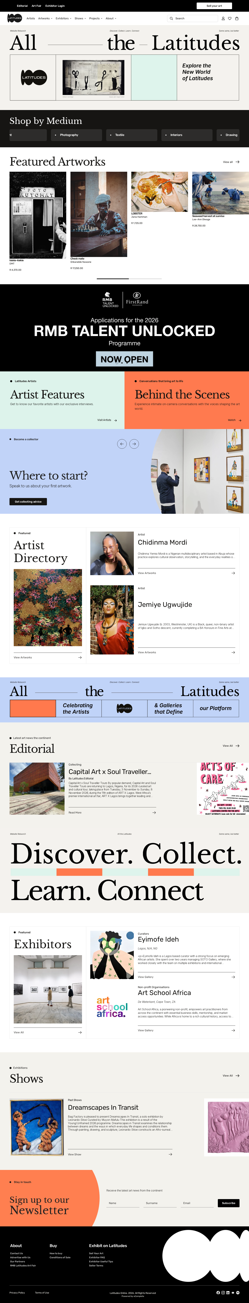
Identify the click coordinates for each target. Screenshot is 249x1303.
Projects (94, 18)
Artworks (44, 18)
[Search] (171, 18)
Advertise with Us (20, 1257)
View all (228, 162)
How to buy (56, 1253)
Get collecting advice (28, 501)
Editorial (22, 5)
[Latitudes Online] (14, 18)
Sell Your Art (96, 1253)
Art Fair (37, 5)
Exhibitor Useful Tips (101, 1261)
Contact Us (16, 1253)
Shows (79, 18)
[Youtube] (233, 1292)
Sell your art (214, 5)
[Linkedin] (228, 1292)
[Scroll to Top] (242, 1284)
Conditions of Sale (60, 1257)
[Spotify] (238, 1292)
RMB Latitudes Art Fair (23, 1265)
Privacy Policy (17, 1292)
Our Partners (17, 1261)
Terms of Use (42, 1292)
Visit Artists (104, 420)
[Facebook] (218, 1292)
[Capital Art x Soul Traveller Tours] (101, 789)
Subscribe (228, 1203)
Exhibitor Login (55, 5)
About (109, 18)
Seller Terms (96, 1265)
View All (228, 745)
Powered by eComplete (133, 1296)
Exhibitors (62, 18)
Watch (232, 420)
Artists (31, 18)
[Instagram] (223, 1292)
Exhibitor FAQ (97, 1257)
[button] (237, 18)
